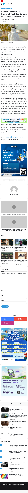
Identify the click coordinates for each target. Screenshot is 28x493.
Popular (13, 403)
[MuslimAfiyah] (8, 4)
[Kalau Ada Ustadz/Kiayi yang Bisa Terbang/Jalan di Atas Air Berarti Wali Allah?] (21, 255)
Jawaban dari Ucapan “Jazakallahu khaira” (18, 445)
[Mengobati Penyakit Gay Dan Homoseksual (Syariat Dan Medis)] (4, 476)
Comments (22, 403)
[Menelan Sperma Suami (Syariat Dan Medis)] (4, 470)
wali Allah (21, 180)
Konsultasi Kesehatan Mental (14, 143)
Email (2, 295)
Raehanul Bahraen (5, 19)
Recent (4, 403)
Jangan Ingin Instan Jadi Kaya (16, 427)
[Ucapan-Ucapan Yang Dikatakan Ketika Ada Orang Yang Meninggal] (4, 453)
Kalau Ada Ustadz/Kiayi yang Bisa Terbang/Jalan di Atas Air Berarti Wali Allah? (21, 262)
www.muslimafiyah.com (9, 136)
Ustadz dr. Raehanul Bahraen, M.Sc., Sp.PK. (15, 137)
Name (2, 290)
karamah (6, 180)
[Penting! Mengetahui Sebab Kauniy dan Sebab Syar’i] (7, 255)
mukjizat (14, 180)
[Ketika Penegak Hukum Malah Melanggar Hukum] (5, 423)
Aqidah (3, 8)
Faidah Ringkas (9, 8)
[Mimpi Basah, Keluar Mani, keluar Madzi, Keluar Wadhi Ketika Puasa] (4, 464)
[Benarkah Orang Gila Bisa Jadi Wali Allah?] (7, 242)
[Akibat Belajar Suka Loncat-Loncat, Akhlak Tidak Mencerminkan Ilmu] (5, 434)
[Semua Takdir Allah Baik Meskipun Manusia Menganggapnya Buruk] (5, 409)
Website (2, 300)
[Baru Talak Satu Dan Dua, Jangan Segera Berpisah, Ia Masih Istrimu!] (4, 458)
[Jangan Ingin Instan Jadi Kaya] (5, 429)
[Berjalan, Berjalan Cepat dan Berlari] (21, 242)
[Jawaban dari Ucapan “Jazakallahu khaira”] (4, 447)
